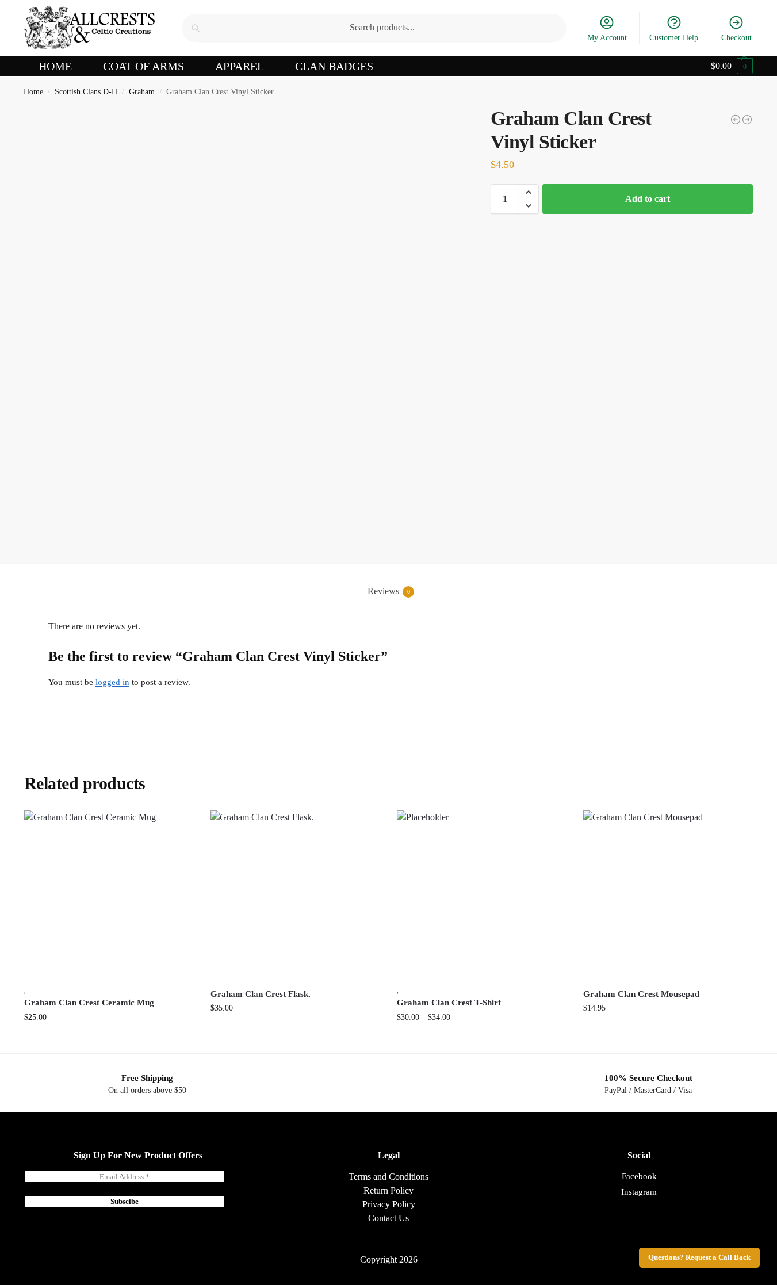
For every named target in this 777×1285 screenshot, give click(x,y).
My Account (607, 37)
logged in (112, 682)
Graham (142, 91)
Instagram (639, 1191)
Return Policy (388, 1190)
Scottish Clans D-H (86, 91)
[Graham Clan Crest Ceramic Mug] (108, 895)
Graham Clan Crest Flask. (260, 994)
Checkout (736, 37)
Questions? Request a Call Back (699, 1257)
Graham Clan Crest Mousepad (641, 994)
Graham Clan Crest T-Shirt (449, 1002)
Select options (481, 1041)
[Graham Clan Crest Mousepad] (735, 119)
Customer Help (673, 37)
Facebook (639, 1176)
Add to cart (647, 199)
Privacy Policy (388, 1204)
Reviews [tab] (389, 591)
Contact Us (388, 1218)
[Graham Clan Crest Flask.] (295, 895)
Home (33, 91)
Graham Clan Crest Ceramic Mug (89, 1002)
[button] (732, 66)
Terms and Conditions (388, 1176)
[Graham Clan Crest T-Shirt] (747, 119)
